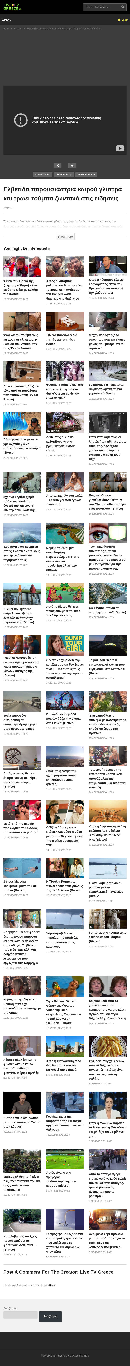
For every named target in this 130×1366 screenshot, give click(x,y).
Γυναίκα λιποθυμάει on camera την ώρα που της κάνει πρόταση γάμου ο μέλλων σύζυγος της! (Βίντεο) (21, 666)
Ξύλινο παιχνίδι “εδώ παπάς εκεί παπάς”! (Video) (61, 339)
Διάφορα (7, 207)
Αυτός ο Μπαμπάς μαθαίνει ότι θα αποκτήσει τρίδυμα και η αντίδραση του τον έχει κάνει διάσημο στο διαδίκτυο (65, 289)
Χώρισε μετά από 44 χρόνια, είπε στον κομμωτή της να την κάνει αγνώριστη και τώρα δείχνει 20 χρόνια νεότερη (107, 1009)
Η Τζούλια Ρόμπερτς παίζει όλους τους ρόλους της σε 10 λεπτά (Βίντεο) (64, 886)
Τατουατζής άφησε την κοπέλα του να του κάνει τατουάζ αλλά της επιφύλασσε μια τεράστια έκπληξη (107, 778)
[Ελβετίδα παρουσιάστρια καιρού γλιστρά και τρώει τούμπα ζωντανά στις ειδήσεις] (22, 266)
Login (124, 19)
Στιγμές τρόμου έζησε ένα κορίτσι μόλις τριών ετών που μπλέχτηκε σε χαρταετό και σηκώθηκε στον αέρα (64, 1242)
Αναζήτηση (10, 1308)
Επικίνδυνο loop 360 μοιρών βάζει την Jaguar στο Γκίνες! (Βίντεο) (64, 719)
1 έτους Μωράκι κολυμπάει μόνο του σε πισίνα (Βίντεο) (20, 886)
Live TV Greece (96, 1272)
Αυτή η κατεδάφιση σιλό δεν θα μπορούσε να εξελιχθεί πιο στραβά (63, 1065)
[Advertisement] (65, 60)
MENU (7, 19)
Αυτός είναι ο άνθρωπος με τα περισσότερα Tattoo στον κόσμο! (21, 1122)
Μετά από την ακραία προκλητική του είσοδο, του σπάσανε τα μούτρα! (20, 828)
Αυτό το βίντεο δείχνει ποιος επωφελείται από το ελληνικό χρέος (63, 611)
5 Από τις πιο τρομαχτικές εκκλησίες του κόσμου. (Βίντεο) (107, 937)
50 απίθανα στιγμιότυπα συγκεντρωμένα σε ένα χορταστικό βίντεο (106, 389)
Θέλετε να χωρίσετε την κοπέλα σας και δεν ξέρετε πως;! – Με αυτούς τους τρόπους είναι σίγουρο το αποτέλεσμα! (65, 668)
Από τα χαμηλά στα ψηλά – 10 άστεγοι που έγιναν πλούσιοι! (64, 500)
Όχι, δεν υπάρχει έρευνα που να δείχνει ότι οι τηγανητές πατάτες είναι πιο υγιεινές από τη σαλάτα (106, 1069)
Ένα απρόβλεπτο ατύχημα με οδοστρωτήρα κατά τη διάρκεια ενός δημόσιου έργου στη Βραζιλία (107, 724)
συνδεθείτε (48, 1285)
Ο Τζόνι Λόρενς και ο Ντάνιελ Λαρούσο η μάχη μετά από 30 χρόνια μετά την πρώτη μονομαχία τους (64, 836)
